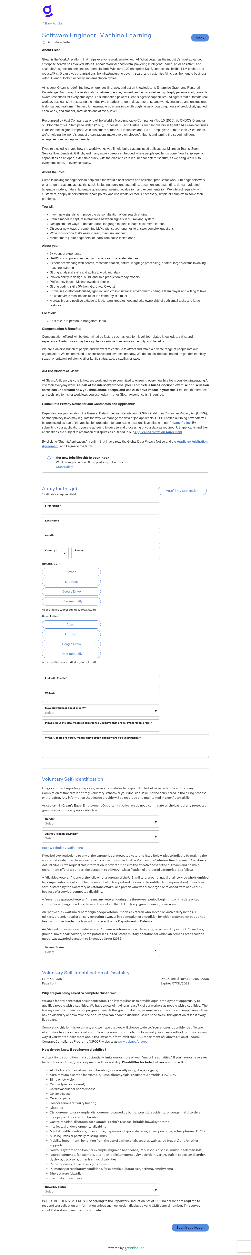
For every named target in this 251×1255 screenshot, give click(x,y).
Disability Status (55, 1187)
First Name (53, 505)
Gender (50, 819)
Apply (200, 37)
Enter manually (71, 601)
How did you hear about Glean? (65, 708)
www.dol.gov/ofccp (132, 1041)
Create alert (64, 467)
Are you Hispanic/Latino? (61, 833)
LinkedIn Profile (56, 678)
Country (51, 550)
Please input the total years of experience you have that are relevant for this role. (98, 722)
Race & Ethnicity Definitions (62, 848)
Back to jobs (54, 23)
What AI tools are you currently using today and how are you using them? (93, 737)
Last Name (53, 520)
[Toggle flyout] (64, 553)
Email (49, 535)
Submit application (190, 1227)
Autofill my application (182, 491)
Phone (80, 550)
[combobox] (45, 555)
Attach (71, 572)
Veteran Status (54, 947)
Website (50, 693)
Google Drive (71, 591)
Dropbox (71, 582)
